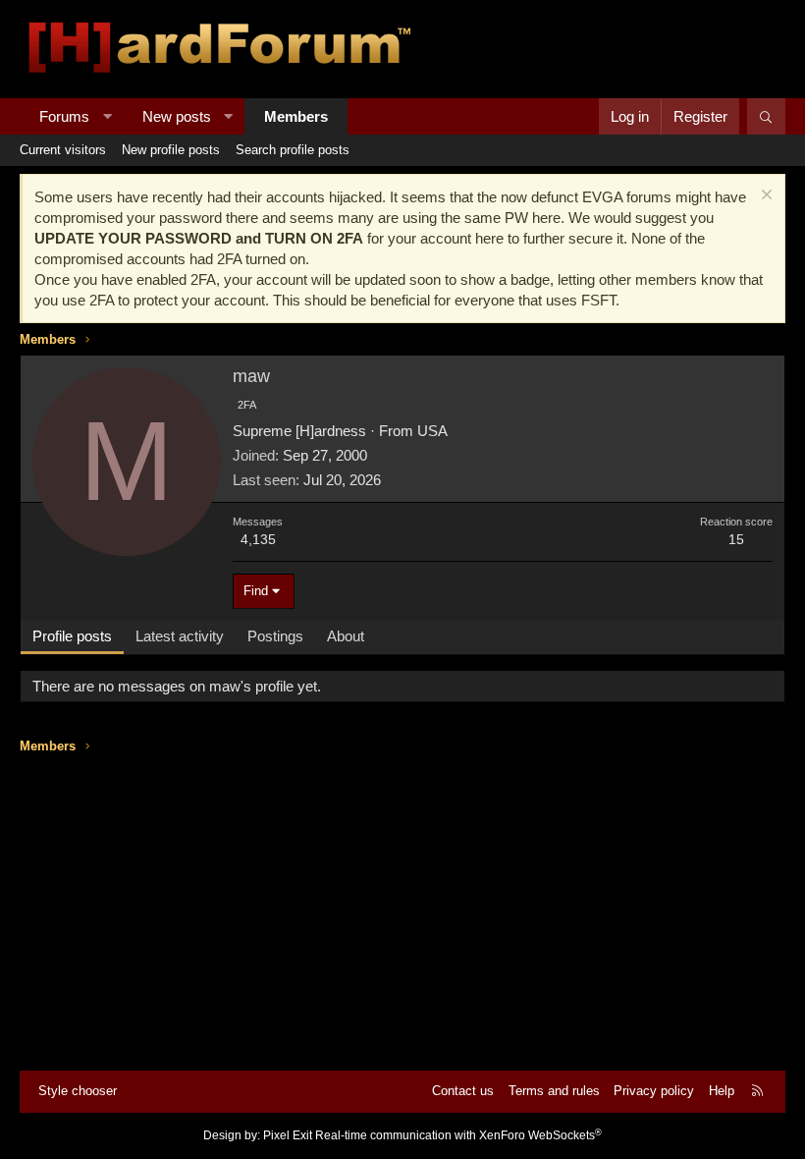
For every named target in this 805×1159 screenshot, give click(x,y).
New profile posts (171, 149)
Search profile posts (292, 149)
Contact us (463, 1090)
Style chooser (77, 1090)
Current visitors (63, 149)
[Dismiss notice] (764, 197)
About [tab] (345, 636)
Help (721, 1090)
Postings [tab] (275, 636)
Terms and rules (554, 1090)
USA (432, 430)
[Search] (766, 116)
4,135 (258, 539)
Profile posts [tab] (72, 636)
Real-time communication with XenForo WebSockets (458, 1135)
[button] (107, 116)
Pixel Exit (287, 1135)
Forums (64, 116)
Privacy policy (654, 1090)
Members (296, 116)
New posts (176, 116)
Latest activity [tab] (179, 636)
